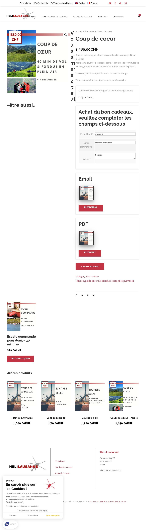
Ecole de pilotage (83, 17)
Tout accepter (52, 515)
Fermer (12, 515)
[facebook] (115, 3)
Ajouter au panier (90, 266)
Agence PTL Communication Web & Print (108, 502)
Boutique (119, 17)
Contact (103, 17)
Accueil (79, 31)
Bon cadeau (90, 31)
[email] (110, 3)
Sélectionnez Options (20, 358)
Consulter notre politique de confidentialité (22, 506)
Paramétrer (33, 515)
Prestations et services (55, 17)
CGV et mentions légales (62, 3)
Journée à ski (90, 417)
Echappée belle (56, 417)
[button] (65, 34)
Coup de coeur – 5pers (124, 417)
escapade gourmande (122, 281)
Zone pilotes (25, 3)
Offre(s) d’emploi (41, 3)
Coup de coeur (85, 97)
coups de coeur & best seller (95, 281)
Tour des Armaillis (22, 417)
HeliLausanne (29, 17)
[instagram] (126, 3)
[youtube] (120, 3)
